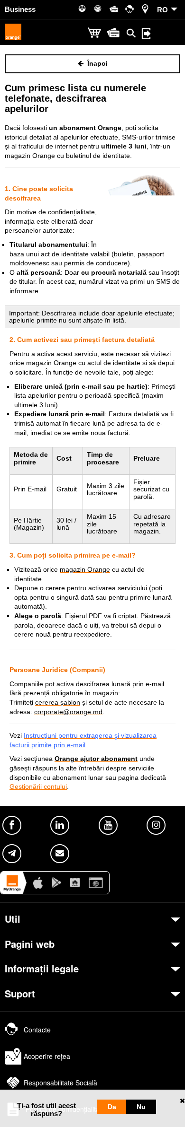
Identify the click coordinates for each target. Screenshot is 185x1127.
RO (162, 10)
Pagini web (30, 944)
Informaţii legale (42, 968)
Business (20, 9)
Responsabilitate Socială (60, 1082)
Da (112, 1106)
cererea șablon (57, 702)
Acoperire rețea (47, 1056)
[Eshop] (94, 33)
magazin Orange (85, 569)
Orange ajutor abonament (96, 758)
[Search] (131, 33)
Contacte (37, 1029)
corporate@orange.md (68, 712)
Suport (20, 993)
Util (12, 919)
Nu (141, 1106)
